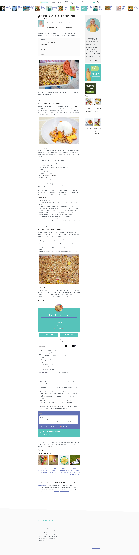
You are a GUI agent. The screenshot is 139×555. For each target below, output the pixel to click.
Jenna (42, 54)
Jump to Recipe (50, 27)
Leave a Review (68, 27)
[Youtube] (94, 2)
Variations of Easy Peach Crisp (49, 47)
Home (39, 13)
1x (73, 345)
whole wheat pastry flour (49, 175)
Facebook (70, 432)
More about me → (93, 60)
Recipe (42, 51)
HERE (76, 106)
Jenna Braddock (42, 485)
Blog (59, 2)
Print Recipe (59, 27)
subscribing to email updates (61, 491)
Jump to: (43, 39)
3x (77, 345)
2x (75, 345)
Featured (43, 13)
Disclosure (96, 548)
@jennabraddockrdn (57, 432)
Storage (43, 49)
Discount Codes (65, 2)
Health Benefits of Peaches (48, 42)
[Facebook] (91, 2)
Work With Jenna (81, 2)
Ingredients (44, 44)
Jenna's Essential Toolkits (73, 2)
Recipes (54, 2)
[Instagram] (87, 2)
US (66, 345)
